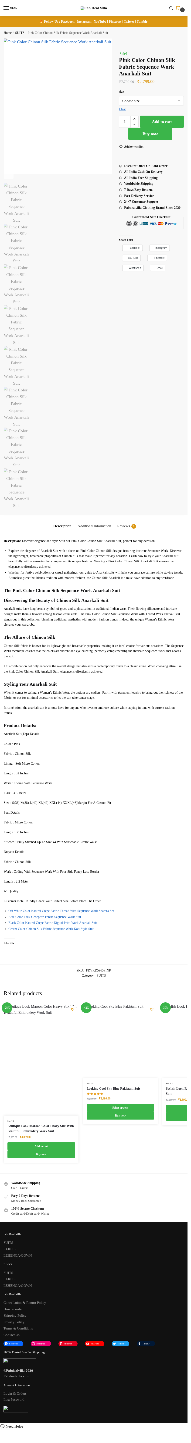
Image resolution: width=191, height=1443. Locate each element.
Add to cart (162, 121)
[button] (134, 119)
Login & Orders (15, 1393)
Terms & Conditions (18, 1328)
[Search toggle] (171, 8)
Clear (122, 109)
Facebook (68, 21)
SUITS (19, 33)
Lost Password (13, 1399)
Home (8, 33)
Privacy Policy (13, 1322)
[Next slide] (9, 174)
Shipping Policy (15, 1315)
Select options (120, 1107)
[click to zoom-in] (58, 106)
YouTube (100, 21)
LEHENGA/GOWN (17, 1255)
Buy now (150, 133)
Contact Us (11, 1335)
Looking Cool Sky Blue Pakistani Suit (113, 1088)
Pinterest (115, 21)
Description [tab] (62, 526)
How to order (13, 1309)
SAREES (9, 1249)
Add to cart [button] (41, 1146)
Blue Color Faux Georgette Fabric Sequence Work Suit (44, 917)
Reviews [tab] (125, 526)
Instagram (84, 21)
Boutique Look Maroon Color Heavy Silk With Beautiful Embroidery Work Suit (40, 1128)
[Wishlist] (72, 1009)
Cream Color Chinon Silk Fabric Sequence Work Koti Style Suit (51, 929)
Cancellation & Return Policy (24, 1303)
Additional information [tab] (94, 526)
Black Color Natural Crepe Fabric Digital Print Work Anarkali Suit (52, 923)
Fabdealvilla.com (16, 1376)
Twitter (129, 21)
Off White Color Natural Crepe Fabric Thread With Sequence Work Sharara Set (61, 911)
